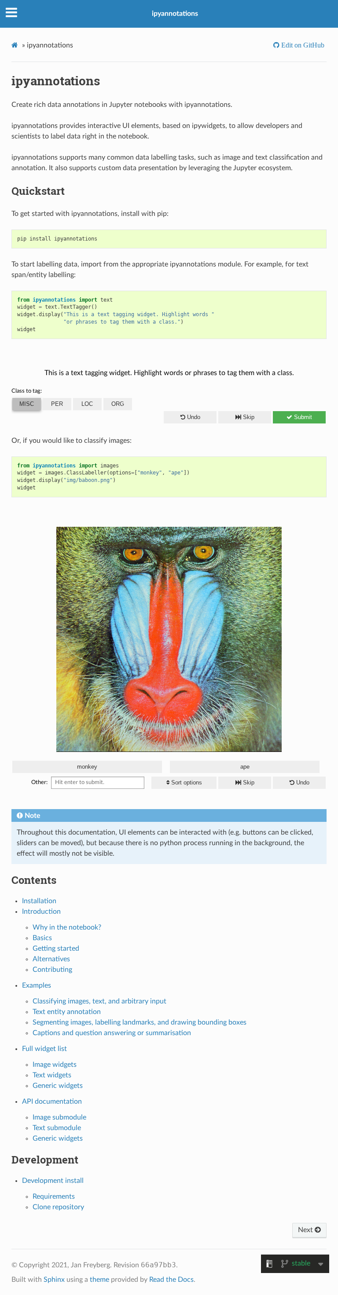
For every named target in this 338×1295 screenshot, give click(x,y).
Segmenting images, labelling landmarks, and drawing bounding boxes (139, 1022)
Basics (42, 937)
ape (245, 766)
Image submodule (59, 1117)
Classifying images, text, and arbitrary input (99, 1001)
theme (99, 1279)
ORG (117, 404)
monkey (87, 766)
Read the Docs (171, 1279)
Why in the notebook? (67, 927)
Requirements (54, 1196)
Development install (53, 1180)
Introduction (41, 911)
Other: (39, 782)
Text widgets (52, 1075)
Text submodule (57, 1127)
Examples (36, 985)
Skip (248, 417)
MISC (26, 404)
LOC (87, 404)
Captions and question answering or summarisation (112, 1032)
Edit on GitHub (301, 45)
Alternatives (51, 959)
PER (57, 404)
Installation (39, 901)
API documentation (52, 1101)
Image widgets (55, 1064)
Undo (193, 417)
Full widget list (44, 1048)
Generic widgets (58, 1085)
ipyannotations (175, 13)
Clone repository (58, 1207)
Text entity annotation (67, 1011)
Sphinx (54, 1279)
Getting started (56, 948)
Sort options (186, 782)
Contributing (52, 969)
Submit (303, 417)
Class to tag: (26, 391)
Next (306, 1229)
